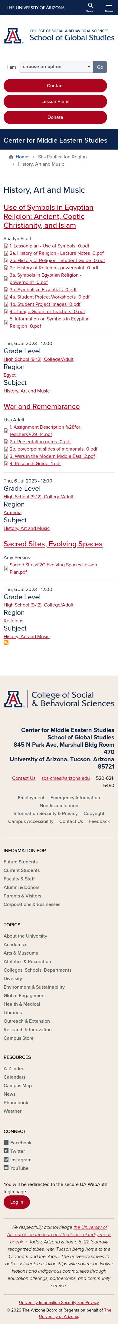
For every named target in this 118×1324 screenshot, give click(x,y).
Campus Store (19, 1038)
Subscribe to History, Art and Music (6, 642)
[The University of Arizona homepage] (35, 7)
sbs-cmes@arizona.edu (65, 778)
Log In (16, 1202)
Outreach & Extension (27, 1021)
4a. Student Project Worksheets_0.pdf (50, 297)
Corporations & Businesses (32, 904)
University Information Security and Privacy (59, 1302)
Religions (13, 621)
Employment (31, 798)
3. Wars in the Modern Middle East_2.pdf (52, 456)
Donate (55, 117)
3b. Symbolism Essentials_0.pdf (43, 290)
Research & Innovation (28, 1030)
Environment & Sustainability (34, 987)
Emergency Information (75, 798)
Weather (12, 1111)
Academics (15, 945)
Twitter (17, 1151)
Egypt (10, 375)
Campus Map (18, 1086)
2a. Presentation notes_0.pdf (40, 442)
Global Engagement (25, 996)
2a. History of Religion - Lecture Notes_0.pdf (57, 253)
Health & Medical (22, 1004)
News (9, 1094)
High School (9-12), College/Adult (39, 359)
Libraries (13, 1013)
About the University (25, 936)
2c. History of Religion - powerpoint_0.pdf (54, 268)
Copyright (94, 814)
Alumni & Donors (21, 887)
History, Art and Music (27, 391)
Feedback (99, 821)
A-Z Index (14, 1069)
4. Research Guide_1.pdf (35, 464)
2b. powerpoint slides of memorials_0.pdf (53, 449)
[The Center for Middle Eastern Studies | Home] (59, 35)
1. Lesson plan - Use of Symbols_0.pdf (49, 246)
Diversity (13, 979)
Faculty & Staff (19, 879)
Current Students (22, 870)
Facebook (20, 1143)
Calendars (14, 1077)
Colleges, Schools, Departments (37, 970)
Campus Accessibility (31, 821)
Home (22, 157)
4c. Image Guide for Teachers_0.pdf (47, 312)
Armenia (12, 513)
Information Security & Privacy (46, 814)
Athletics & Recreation (27, 962)
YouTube (19, 1168)
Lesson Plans (55, 102)
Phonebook (16, 1103)
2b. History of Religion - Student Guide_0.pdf (57, 261)
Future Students (21, 862)
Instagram (20, 1160)
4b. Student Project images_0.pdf (45, 304)
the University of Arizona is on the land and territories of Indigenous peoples (59, 1234)
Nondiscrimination (59, 806)
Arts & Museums (21, 953)
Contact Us (23, 778)
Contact (55, 86)
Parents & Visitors (22, 896)
